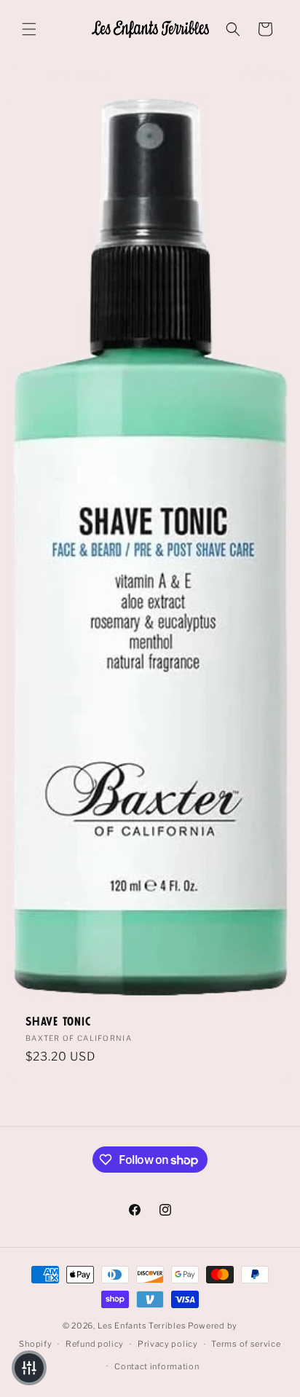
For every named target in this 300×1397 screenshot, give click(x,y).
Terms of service (245, 1344)
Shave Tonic (58, 1022)
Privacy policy (168, 1344)
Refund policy (95, 1344)
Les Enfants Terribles (142, 1326)
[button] (29, 29)
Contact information (156, 1366)
